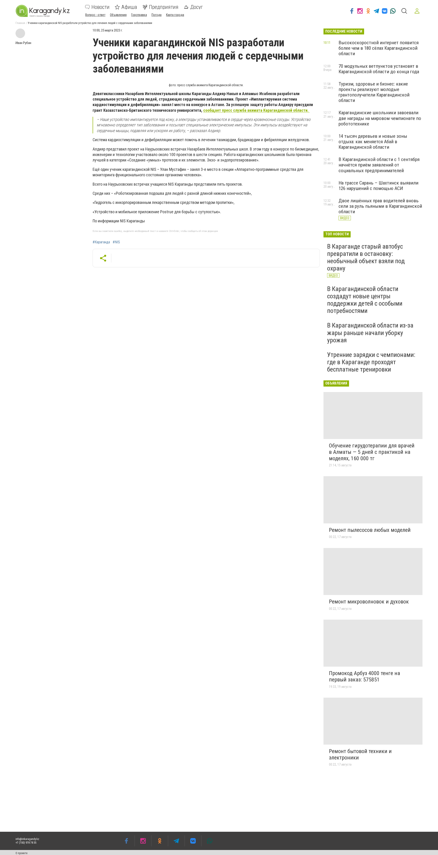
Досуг (196, 7)
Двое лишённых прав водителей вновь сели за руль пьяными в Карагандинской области (380, 206)
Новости (100, 7)
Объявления (118, 15)
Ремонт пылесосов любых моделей (370, 530)
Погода (156, 15)
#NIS (116, 242)
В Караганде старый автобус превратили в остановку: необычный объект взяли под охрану (366, 257)
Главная (20, 23)
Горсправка (139, 15)
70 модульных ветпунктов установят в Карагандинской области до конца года (379, 68)
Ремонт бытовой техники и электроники (360, 754)
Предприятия (163, 7)
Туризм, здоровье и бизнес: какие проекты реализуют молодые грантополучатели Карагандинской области (374, 92)
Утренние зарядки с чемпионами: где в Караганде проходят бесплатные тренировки (371, 362)
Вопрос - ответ (95, 15)
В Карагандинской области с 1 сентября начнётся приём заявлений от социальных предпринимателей (379, 165)
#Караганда (101, 242)
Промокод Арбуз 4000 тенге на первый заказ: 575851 (364, 676)
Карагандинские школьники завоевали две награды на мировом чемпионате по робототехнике (380, 118)
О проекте (21, 853)
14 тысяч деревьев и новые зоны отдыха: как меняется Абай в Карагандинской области (373, 141)
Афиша (129, 7)
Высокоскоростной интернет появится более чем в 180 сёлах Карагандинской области (379, 48)
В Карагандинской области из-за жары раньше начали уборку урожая (370, 333)
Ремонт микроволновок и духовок (369, 601)
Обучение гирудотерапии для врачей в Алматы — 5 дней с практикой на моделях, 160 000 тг (372, 451)
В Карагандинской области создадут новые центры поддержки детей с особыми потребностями (364, 300)
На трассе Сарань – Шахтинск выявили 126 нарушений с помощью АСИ (378, 185)
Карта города (175, 15)
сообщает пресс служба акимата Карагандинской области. (256, 110)
